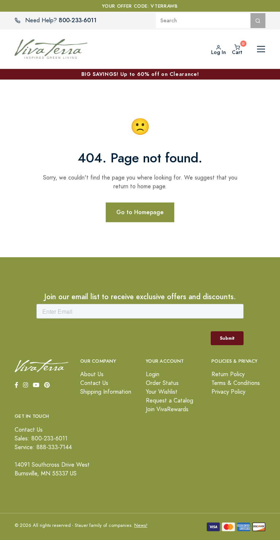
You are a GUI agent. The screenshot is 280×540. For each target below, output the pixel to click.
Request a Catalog (169, 401)
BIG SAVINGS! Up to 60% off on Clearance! (140, 74)
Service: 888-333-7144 (43, 447)
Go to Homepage (140, 212)
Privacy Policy (228, 392)
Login (152, 374)
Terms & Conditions (235, 383)
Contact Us (94, 383)
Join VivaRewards (167, 409)
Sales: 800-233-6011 (41, 439)
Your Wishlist (162, 392)
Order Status (162, 383)
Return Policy (228, 374)
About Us (92, 374)
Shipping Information (105, 392)
